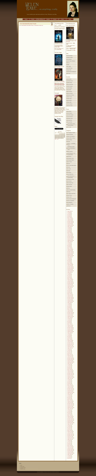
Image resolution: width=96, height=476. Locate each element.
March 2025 (69, 232)
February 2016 (69, 370)
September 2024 (70, 240)
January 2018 (69, 341)
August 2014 (69, 393)
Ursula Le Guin (70, 105)
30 (61, 138)
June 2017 (69, 350)
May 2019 (69, 321)
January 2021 (69, 296)
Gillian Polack (70, 82)
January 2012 (69, 432)
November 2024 (69, 237)
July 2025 (68, 227)
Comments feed (22, 467)
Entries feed (22, 466)
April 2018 (69, 337)
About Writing (70, 139)
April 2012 (69, 429)
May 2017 (69, 351)
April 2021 (69, 292)
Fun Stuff (69, 168)
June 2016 (69, 365)
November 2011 (69, 435)
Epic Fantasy (70, 161)
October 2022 (69, 269)
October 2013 (69, 406)
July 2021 (68, 288)
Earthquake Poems (71, 158)
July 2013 (68, 410)
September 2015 (70, 377)
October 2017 (69, 345)
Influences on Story (71, 179)
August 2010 (69, 454)
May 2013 (69, 412)
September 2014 (70, 392)
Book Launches (70, 151)
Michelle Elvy (70, 120)
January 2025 (69, 235)
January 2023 (69, 265)
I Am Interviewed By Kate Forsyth (28, 23)
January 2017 (69, 356)
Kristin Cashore (70, 93)
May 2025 (69, 230)
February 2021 (69, 294)
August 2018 (69, 332)
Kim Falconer (70, 91)
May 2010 (69, 458)
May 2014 (69, 397)
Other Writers (70, 186)
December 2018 (69, 327)
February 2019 (69, 325)
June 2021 (69, 289)
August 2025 (69, 226)
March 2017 (69, 354)
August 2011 (69, 439)
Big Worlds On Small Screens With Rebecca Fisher (71, 148)
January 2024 (69, 250)
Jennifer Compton (70, 114)
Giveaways (69, 172)
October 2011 (69, 436)
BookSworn (69, 156)
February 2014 (69, 401)
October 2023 (69, 254)
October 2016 (69, 360)
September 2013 (70, 407)
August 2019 (69, 317)
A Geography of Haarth (71, 132)
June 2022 (69, 274)
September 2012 (70, 422)
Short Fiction (70, 195)
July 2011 (68, 440)
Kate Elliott (69, 89)
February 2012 (69, 431)
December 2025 (69, 221)
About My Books (24, 25)
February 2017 (69, 355)
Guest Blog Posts (70, 174)
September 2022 (70, 270)
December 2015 (69, 373)
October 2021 (69, 284)
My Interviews (36, 25)
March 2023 (69, 263)
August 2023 (69, 256)
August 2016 (69, 363)
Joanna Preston (70, 116)
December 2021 (69, 282)
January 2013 (69, 417)
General (69, 170)
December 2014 (69, 388)
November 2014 (69, 389)
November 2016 (69, 359)
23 (61, 137)
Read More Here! (59, 67)
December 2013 (69, 403)
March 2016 (69, 369)
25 (64, 137)
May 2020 (69, 306)
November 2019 (69, 313)
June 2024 (69, 244)
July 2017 (68, 349)
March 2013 (69, 415)
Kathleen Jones (70, 118)
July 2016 (68, 364)
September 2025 (70, 225)
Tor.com (69, 73)
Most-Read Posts (70, 182)
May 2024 (69, 245)
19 (55, 137)
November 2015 (69, 374)
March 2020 (69, 308)
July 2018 (68, 334)
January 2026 (69, 220)
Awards (69, 141)
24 (62, 137)
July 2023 (68, 258)
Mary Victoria (70, 96)
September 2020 (70, 301)
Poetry (69, 188)
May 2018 (69, 336)
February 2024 (69, 249)
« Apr (55, 139)
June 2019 (69, 320)
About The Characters (71, 136)
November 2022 (69, 268)
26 (55, 138)
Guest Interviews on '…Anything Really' (71, 177)
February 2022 (69, 279)
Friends (69, 167)
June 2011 (69, 441)
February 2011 (69, 446)
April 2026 (69, 216)
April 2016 (69, 368)
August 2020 (69, 302)
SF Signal (69, 66)
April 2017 (69, 353)
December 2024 (69, 236)
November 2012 (69, 420)
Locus (69, 62)
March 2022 (69, 278)
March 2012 (69, 430)
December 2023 (69, 251)
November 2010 (69, 450)
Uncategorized (70, 202)
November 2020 (69, 298)
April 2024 (69, 246)
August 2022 (69, 272)
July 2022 (68, 273)
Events (69, 163)
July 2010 (68, 455)
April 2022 (69, 277)
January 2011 (69, 448)
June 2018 (69, 335)
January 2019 (69, 326)
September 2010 (70, 453)
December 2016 (69, 358)
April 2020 (69, 307)
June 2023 (69, 259)
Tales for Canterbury (71, 200)
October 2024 (69, 239)
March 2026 (69, 217)
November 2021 (69, 283)
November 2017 (69, 344)
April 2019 (69, 322)
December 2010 (69, 449)
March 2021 (69, 293)
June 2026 (69, 213)
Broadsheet (69, 111)
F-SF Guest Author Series (72, 165)
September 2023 (70, 255)
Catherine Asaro (70, 80)
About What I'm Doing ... (30, 25)
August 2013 (69, 408)
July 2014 (68, 394)
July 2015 (68, 379)
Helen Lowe (41, 25)
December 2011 (69, 434)
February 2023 (69, 264)
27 (56, 138)
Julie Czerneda (70, 86)
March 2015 (69, 384)
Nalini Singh (69, 98)
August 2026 (69, 211)
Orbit (68, 64)
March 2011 (69, 445)
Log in (21, 465)
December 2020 (69, 297)
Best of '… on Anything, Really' (71, 144)
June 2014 (69, 396)
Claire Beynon (70, 113)
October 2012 (69, 421)
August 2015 (69, 378)
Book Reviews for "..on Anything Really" (71, 154)
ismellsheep (69, 59)
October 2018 (69, 330)
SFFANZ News (70, 68)
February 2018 (69, 340)
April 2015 (69, 383)
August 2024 (69, 241)
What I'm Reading (70, 204)
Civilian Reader (70, 55)
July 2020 (68, 303)
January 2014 (69, 402)
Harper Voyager (70, 57)
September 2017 (70, 346)
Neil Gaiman (70, 100)
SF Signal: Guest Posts (71, 193)
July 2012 (68, 425)
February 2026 (69, 218)
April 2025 (69, 231)
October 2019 (69, 315)
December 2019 (69, 312)
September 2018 (70, 331)
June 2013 (69, 411)
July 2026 (68, 212)
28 (58, 138)
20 (56, 137)
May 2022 (69, 275)
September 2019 (70, 316)
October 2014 (69, 391)
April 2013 (69, 413)
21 (58, 137)
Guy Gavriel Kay (70, 84)
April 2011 (69, 444)
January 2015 (69, 387)
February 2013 (69, 416)
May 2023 (69, 260)
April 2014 (69, 398)
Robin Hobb (69, 102)
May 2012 (69, 427)
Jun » (58, 139)
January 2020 (69, 311)
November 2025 (69, 222)
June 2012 (69, 426)
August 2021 (69, 287)
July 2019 (68, 318)
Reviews (69, 191)
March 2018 (69, 339)
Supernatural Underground (72, 71)
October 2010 (69, 451)
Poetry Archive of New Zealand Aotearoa (71, 124)
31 (62, 138)
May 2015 (69, 382)
